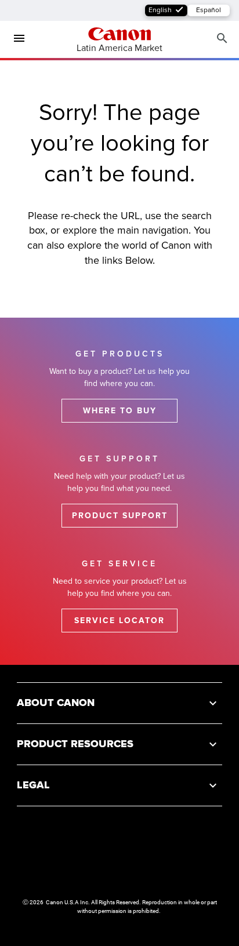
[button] (119, 702)
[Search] (222, 38)
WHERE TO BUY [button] (120, 411)
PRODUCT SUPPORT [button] (120, 516)
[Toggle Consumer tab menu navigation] (14, 38)
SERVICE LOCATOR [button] (119, 620)
